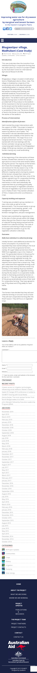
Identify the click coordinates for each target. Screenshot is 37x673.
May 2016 (5, 499)
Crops (8, 557)
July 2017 (5, 467)
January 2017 (6, 481)
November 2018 (7, 428)
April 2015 (5, 534)
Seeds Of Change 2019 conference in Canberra (18, 392)
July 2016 (5, 497)
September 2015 (8, 520)
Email (4, 368)
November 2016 (7, 486)
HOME (18, 584)
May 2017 (5, 470)
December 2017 (7, 454)
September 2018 (8, 433)
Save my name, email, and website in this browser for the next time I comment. (18, 376)
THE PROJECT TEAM (18, 620)
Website (4, 372)
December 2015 (7, 512)
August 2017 (6, 465)
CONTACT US (18, 637)
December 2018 (7, 425)
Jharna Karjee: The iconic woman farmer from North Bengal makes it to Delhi (18, 398)
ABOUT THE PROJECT (18, 590)
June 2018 (5, 441)
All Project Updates (12, 550)
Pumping (9, 569)
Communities (11, 55)
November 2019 (7, 412)
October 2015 (6, 518)
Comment (5, 350)
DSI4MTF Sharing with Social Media (14, 395)
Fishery (8, 561)
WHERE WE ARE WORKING (18, 598)
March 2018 (6, 446)
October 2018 (6, 430)
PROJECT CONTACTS (18, 627)
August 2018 (6, 435)
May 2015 (5, 531)
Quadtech (23, 670)
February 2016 (7, 507)
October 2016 (6, 489)
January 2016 (6, 510)
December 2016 (7, 483)
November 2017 (7, 457)
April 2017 (5, 473)
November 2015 (7, 515)
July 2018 (5, 438)
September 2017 (8, 462)
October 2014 (6, 542)
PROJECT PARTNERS (18, 624)
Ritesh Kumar (7, 54)
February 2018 (7, 449)
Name (4, 365)
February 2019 (7, 420)
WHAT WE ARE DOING (18, 594)
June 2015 (5, 528)
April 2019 (5, 414)
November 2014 (7, 539)
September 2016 (8, 491)
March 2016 (6, 504)
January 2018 (6, 451)
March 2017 (6, 475)
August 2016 (6, 494)
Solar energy (10, 573)
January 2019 (6, 422)
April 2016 (5, 502)
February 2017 (7, 478)
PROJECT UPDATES (19, 604)
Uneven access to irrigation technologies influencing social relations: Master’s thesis (17, 388)
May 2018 (5, 443)
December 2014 (7, 536)
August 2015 (6, 523)
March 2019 (6, 417)
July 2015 (5, 526)
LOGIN (12, 34)
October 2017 (6, 459)
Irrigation (9, 565)
